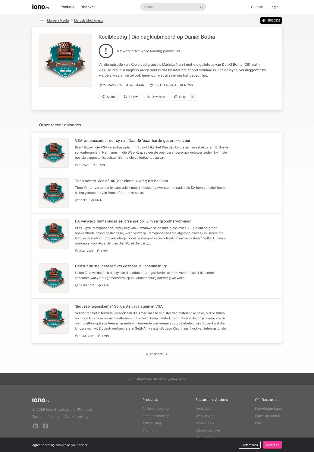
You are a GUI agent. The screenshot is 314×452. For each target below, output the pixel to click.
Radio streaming (155, 416)
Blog (258, 423)
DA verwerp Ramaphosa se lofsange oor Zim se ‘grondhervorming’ (133, 221)
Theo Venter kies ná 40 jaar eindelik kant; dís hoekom (121, 181)
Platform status (267, 416)
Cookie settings (77, 416)
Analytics (203, 408)
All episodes (154, 354)
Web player (205, 416)
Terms (37, 416)
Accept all (272, 445)
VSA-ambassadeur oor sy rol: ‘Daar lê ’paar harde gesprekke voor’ (133, 140)
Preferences (249, 445)
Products (67, 6)
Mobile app (205, 423)
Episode (273, 20)
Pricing (148, 430)
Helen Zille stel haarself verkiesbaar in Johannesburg (121, 266)
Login (274, 7)
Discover (88, 7)
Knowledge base (268, 408)
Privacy (53, 416)
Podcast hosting (155, 408)
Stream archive (208, 430)
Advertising (151, 423)
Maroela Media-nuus (88, 20)
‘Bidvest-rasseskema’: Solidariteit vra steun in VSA (119, 306)
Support (257, 6)
